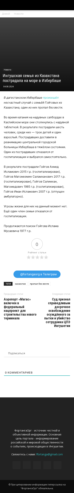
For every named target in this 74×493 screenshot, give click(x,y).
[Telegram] (37, 465)
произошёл (51, 97)
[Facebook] (16, 465)
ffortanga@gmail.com (49, 454)
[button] (68, 5)
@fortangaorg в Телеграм (38, 274)
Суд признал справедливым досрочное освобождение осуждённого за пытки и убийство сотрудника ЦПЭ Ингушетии (57, 312)
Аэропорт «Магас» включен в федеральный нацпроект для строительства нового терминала (20, 308)
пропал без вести (39, 283)
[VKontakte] (47, 465)
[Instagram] (27, 465)
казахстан (20, 283)
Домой (6, 13)
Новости (19, 13)
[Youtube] (57, 465)
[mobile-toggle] (6, 5)
